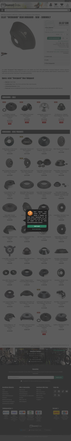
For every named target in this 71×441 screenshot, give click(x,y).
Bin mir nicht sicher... (36, 229)
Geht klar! (37, 226)
